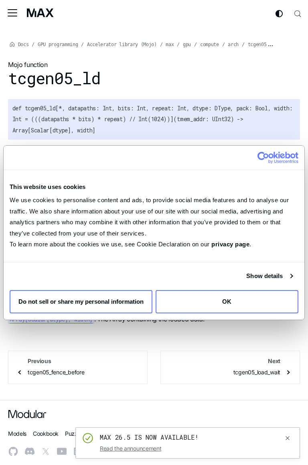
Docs (21, 44)
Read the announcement (130, 448)
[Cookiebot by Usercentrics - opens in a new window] (263, 158)
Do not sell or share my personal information (81, 301)
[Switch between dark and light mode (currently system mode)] (279, 13)
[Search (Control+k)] (298, 12)
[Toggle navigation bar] (12, 13)
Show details (264, 275)
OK (226, 301)
